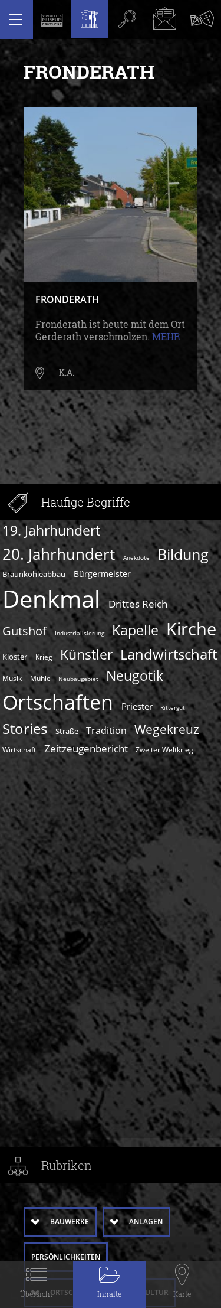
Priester (137, 706)
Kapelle (135, 630)
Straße (66, 731)
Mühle (40, 678)
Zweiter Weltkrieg (164, 749)
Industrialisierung (79, 633)
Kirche (191, 629)
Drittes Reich (137, 603)
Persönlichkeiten (65, 1257)
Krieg (43, 656)
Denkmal (51, 599)
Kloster (14, 656)
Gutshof (24, 630)
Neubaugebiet (78, 678)
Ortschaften (57, 702)
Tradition (106, 730)
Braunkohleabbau (33, 574)
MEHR (166, 336)
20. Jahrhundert (58, 554)
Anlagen (146, 1221)
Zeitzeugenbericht (86, 748)
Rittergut (172, 707)
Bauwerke (69, 1221)
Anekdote (136, 557)
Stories (24, 728)
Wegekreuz (166, 729)
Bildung (183, 554)
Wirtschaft (19, 749)
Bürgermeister (102, 573)
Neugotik (134, 676)
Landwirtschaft (168, 654)
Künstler (86, 654)
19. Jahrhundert (51, 530)
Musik (12, 678)
